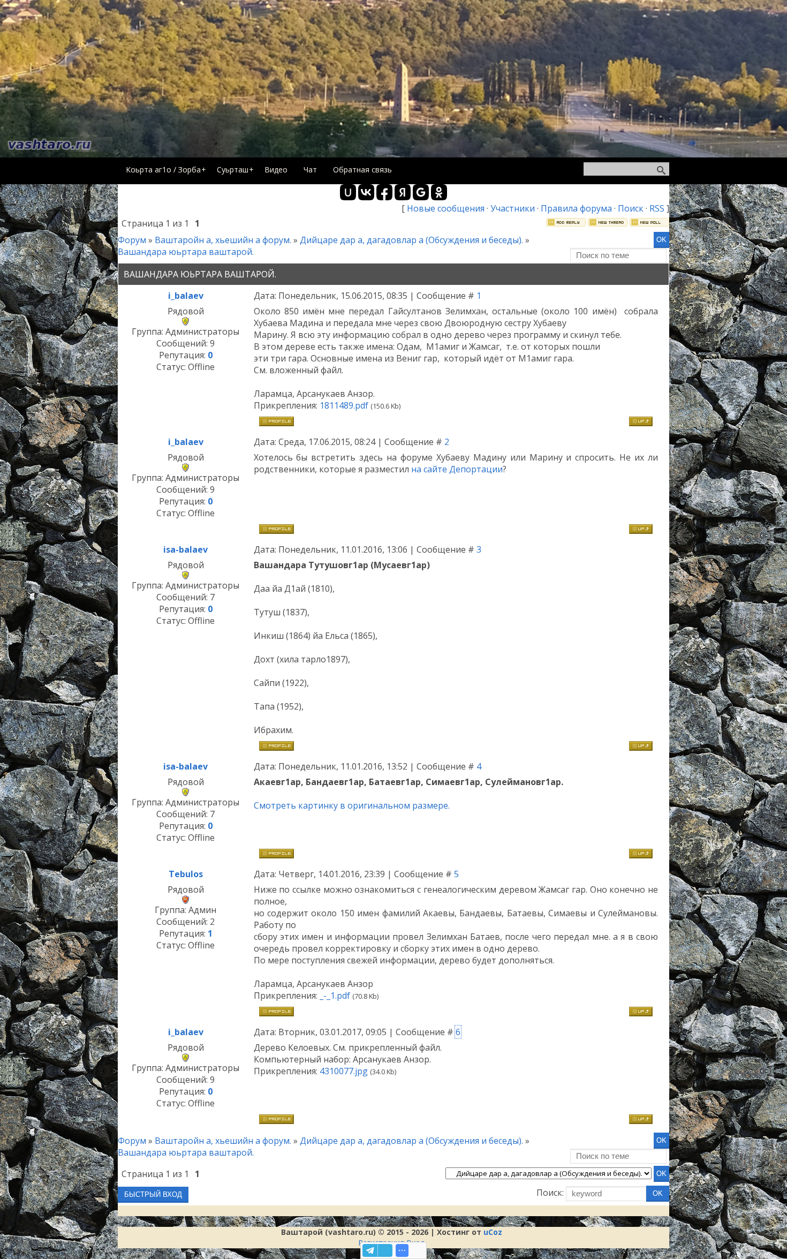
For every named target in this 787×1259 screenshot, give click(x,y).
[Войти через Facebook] (384, 192)
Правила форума (576, 208)
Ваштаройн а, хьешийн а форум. (223, 240)
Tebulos (186, 874)
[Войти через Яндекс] (403, 192)
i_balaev (185, 295)
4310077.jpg (344, 1071)
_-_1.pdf (335, 995)
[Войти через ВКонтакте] (366, 192)
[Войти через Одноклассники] (439, 192)
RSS (656, 208)
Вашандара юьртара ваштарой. (186, 252)
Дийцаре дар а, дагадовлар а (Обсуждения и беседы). (411, 240)
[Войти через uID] (348, 192)
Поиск (631, 208)
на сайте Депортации (457, 469)
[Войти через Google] (421, 192)
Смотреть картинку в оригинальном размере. (352, 805)
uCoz (492, 1232)
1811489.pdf (344, 405)
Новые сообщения (446, 208)
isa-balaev (185, 549)
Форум (132, 240)
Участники (512, 208)
